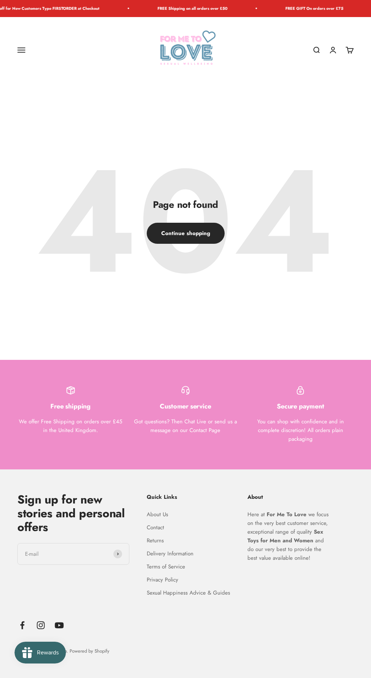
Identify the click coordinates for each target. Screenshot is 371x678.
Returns (155, 541)
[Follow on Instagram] (41, 625)
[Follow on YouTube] (59, 625)
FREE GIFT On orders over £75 (306, 8)
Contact (155, 527)
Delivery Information (170, 554)
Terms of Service (166, 567)
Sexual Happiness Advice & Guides (188, 593)
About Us (157, 514)
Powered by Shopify (89, 651)
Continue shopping (185, 233)
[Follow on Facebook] (22, 625)
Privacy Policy (162, 580)
